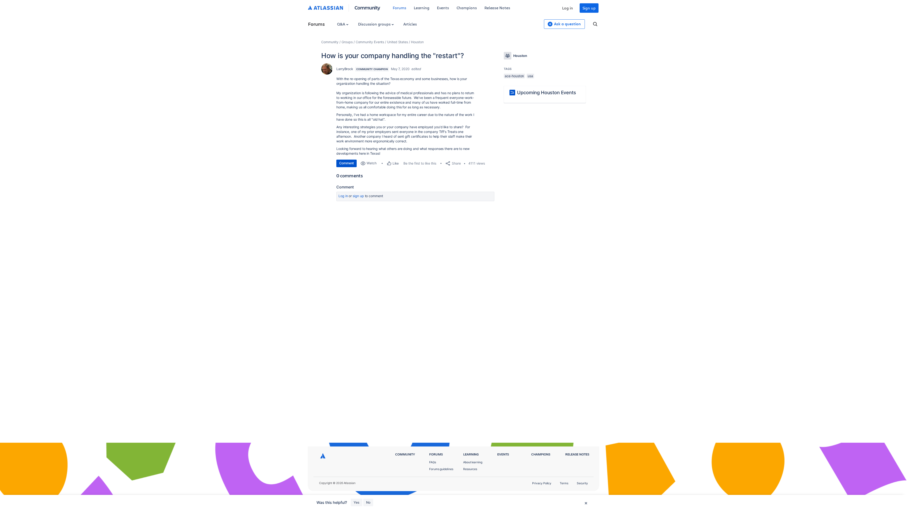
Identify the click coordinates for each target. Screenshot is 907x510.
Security (582, 483)
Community (367, 7)
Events (443, 7)
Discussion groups (375, 23)
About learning (472, 462)
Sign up (589, 7)
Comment (346, 163)
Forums (399, 7)
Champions (467, 7)
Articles (410, 23)
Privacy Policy (541, 483)
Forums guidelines (441, 469)
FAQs (432, 462)
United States (397, 42)
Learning (421, 7)
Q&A (341, 23)
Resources (470, 469)
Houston (417, 42)
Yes (356, 502)
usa (530, 76)
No (368, 502)
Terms (564, 483)
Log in (567, 7)
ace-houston (514, 76)
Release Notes (497, 7)
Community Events (370, 42)
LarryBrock (344, 69)
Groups (347, 42)
